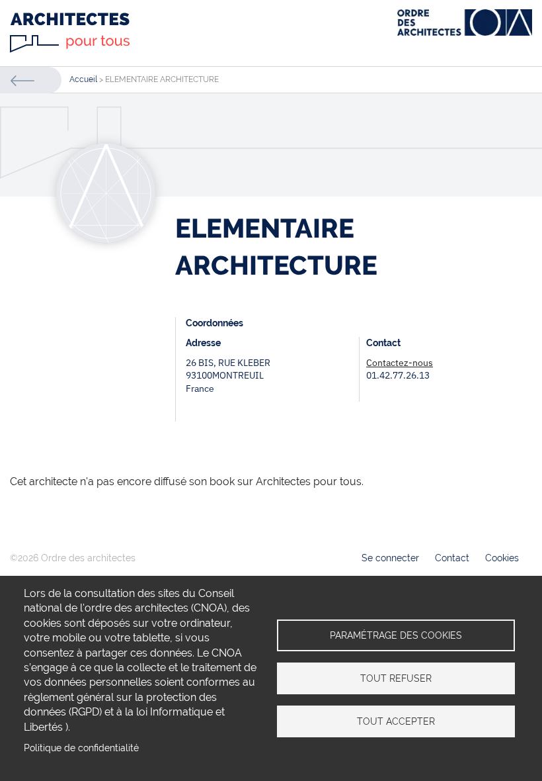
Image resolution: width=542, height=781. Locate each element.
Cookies (502, 558)
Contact (452, 558)
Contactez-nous (399, 363)
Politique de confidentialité (81, 748)
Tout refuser (396, 678)
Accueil (83, 79)
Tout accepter (396, 721)
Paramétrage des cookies (396, 635)
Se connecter (390, 558)
